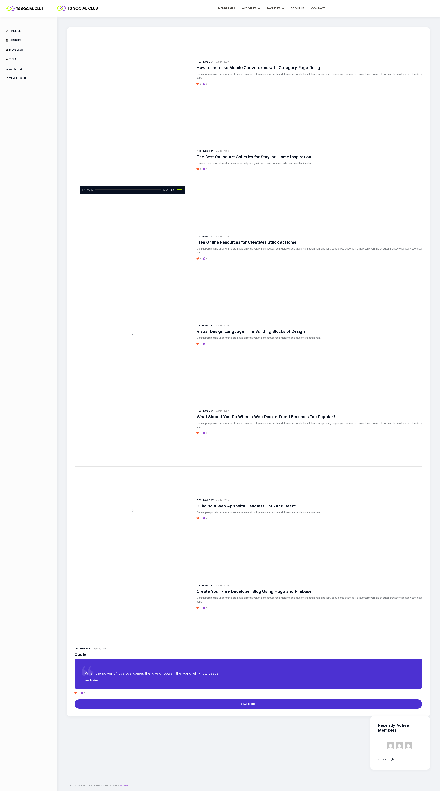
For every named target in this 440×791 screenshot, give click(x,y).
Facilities (273, 8)
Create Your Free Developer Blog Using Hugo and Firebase (254, 591)
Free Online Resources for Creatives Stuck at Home (246, 242)
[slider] (179, 190)
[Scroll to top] (433, 782)
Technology (205, 61)
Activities (249, 8)
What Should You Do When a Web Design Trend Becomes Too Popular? (266, 416)
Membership (226, 8)
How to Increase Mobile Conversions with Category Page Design (260, 67)
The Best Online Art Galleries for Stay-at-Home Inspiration (254, 157)
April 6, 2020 (222, 61)
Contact (318, 8)
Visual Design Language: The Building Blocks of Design (251, 331)
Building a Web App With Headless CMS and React (246, 506)
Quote (80, 654)
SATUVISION (125, 785)
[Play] (83, 190)
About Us (297, 8)
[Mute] (173, 190)
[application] (132, 190)
